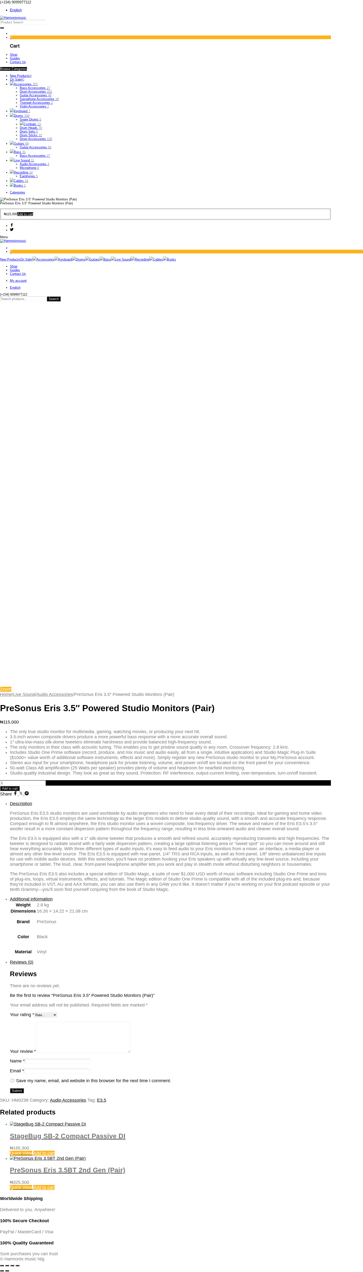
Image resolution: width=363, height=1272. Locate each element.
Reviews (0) (21, 962)
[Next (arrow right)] (7, 1271)
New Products (21, 76)
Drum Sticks (31, 135)
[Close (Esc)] (18, 1265)
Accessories (26, 84)
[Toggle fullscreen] (7, 1265)
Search (54, 299)
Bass (20, 152)
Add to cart (10, 788)
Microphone (29, 168)
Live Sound (24, 160)
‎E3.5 (101, 1100)
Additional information (31, 899)
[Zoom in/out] (2, 1265)
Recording (23, 172)
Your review (23, 1051)
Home (6, 694)
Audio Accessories (34, 164)
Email (17, 1070)
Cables (21, 181)
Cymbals (32, 124)
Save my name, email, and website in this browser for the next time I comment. (93, 1080)
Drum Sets (29, 131)
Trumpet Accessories (36, 103)
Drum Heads (31, 128)
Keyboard (22, 111)
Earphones (29, 176)
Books (20, 185)
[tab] (170, 846)
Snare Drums (30, 119)
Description (21, 803)
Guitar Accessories (35, 95)
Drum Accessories (36, 91)
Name (17, 1061)
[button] (25, 214)
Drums (21, 116)
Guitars (21, 143)
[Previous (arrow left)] (2, 1271)
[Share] (12, 1265)
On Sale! (17, 79)
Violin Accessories (34, 106)
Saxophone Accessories (39, 99)
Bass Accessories (35, 88)
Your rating (22, 1014)
